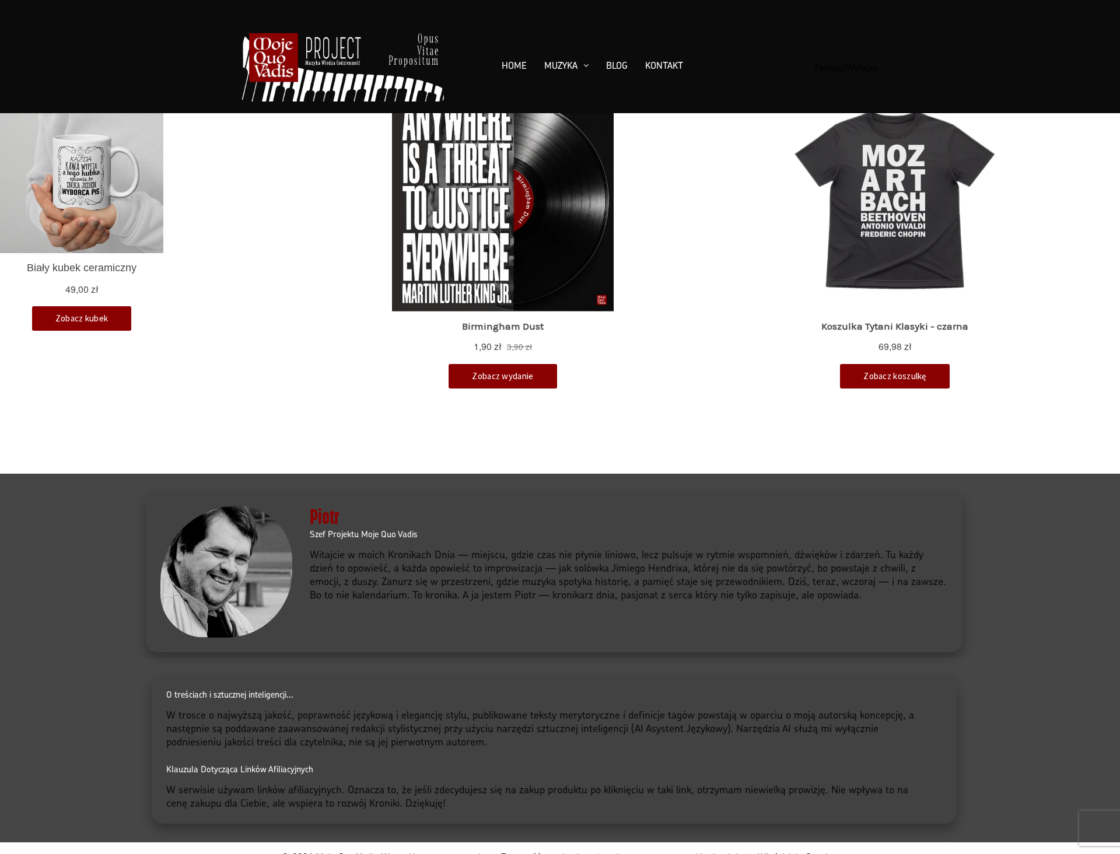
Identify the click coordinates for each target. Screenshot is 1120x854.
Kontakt (664, 65)
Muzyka (561, 65)
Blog (617, 65)
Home (514, 65)
